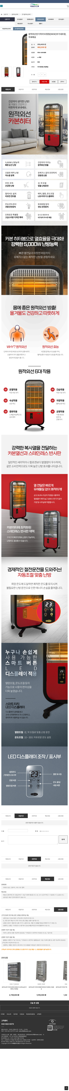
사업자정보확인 (22, 1036)
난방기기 (6, 14)
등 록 (63, 839)
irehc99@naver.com (25, 1031)
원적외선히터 (15, 14)
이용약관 (15, 1014)
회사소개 (9, 1014)
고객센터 (39, 1014)
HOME (3, 1014)
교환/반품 (60, 89)
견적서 (62, 82)
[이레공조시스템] (34, 5)
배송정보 (47, 89)
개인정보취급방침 (30, 1014)
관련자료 (34, 89)
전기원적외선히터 (26, 14)
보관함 (54, 82)
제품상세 (8, 89)
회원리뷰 (21, 89)
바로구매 (44, 82)
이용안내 (22, 1014)
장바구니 (34, 82)
